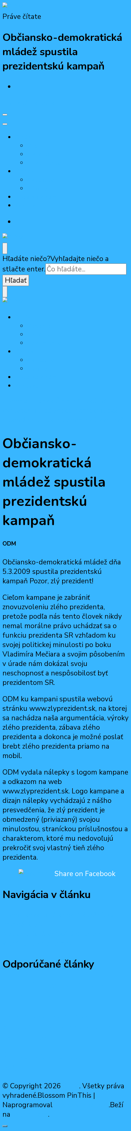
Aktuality (40, 180)
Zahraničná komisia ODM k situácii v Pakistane (53, 991)
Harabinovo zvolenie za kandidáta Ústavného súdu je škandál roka (57, 1026)
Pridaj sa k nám (36, 197)
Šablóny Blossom (81, 1105)
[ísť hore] (4, 1126)
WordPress (30, 1114)
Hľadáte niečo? (26, 258)
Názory (37, 188)
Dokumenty (44, 163)
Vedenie (38, 145)
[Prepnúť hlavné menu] (4, 115)
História (38, 154)
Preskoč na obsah (30, 103)
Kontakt (26, 205)
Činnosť (25, 171)
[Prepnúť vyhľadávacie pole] (4, 248)
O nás (23, 137)
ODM (71, 1086)
